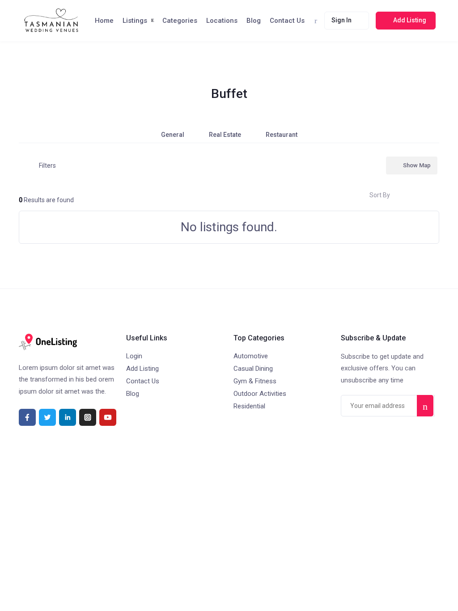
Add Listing (142, 369)
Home (104, 21)
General (172, 134)
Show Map (417, 165)
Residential (249, 406)
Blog (253, 21)
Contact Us (287, 21)
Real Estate (225, 134)
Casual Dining (253, 369)
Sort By (379, 195)
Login (134, 356)
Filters (47, 165)
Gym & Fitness (254, 381)
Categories (179, 21)
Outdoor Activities (259, 394)
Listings (135, 21)
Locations (221, 21)
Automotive (250, 356)
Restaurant (281, 134)
